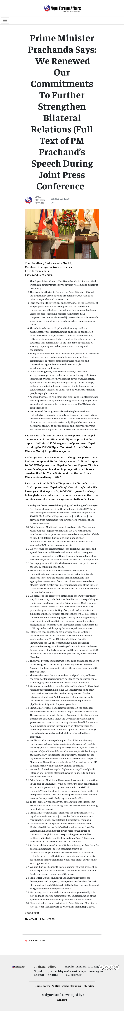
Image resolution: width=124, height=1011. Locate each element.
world (65, 985)
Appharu (62, 999)
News (46, 985)
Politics (55, 985)
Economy (75, 985)
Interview (88, 985)
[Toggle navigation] (5, 20)
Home (38, 985)
